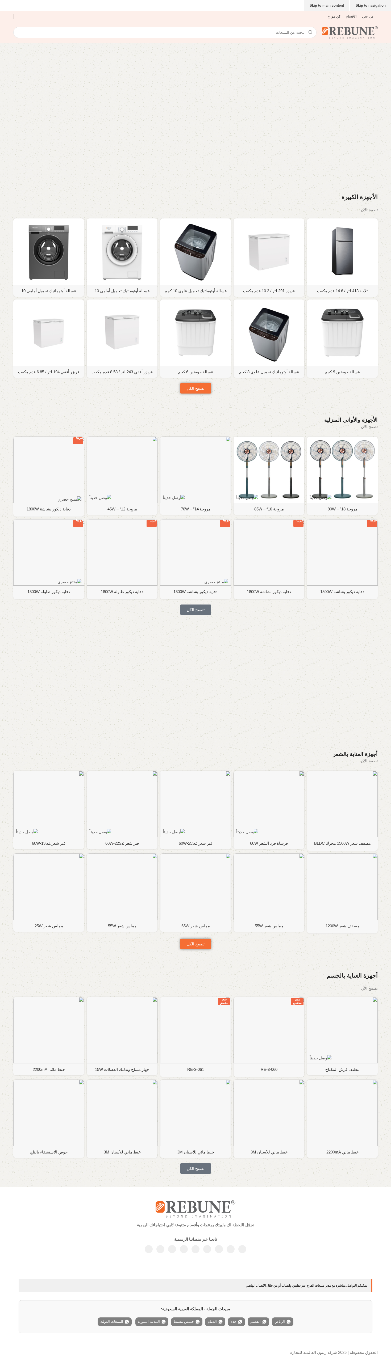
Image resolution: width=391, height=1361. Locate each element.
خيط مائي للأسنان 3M (269, 1152)
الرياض (279, 1322)
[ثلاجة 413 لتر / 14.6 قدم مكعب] (342, 251)
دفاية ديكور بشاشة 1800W (49, 509)
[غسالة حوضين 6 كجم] (195, 332)
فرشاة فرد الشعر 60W (269, 843)
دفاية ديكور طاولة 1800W (122, 591)
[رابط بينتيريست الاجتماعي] (195, 1249)
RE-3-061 (195, 1069)
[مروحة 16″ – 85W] (269, 470)
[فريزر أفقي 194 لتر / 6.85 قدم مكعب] (48, 332)
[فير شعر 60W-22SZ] (122, 804)
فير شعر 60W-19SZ (48, 843)
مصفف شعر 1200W (342, 926)
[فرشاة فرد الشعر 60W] (269, 804)
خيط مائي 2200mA (49, 1069)
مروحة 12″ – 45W (122, 509)
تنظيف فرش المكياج (342, 1069)
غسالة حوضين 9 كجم (342, 372)
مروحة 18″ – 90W (342, 509)
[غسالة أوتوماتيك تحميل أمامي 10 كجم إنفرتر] (122, 251)
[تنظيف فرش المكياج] (342, 1030)
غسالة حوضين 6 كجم (195, 372)
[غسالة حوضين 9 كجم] (342, 332)
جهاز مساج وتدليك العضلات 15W (122, 1069)
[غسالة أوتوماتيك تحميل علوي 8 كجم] (269, 332)
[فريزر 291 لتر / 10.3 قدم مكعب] (269, 251)
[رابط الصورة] (195, 1208)
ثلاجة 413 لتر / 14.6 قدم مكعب (342, 291)
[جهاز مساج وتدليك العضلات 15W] (122, 1030)
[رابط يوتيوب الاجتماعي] (207, 1249)
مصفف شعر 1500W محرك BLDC (342, 843)
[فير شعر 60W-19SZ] (48, 804)
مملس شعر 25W (49, 926)
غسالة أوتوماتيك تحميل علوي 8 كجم (269, 372)
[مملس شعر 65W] (195, 886)
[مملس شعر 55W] (269, 886)
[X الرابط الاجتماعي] (231, 1249)
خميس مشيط (184, 1322)
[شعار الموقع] (350, 32)
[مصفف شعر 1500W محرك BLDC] (342, 804)
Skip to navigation (371, 5)
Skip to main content (327, 5)
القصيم (255, 1322)
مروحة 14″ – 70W (195, 509)
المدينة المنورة (149, 1322)
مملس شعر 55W (269, 926)
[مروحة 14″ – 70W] (195, 470)
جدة (233, 1322)
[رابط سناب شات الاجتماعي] (160, 1249)
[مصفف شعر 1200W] (342, 886)
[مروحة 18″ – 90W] (342, 470)
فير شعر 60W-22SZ (122, 843)
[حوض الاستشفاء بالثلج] (48, 1113)
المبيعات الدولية (111, 1322)
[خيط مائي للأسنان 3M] (269, 1113)
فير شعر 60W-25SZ (195, 843)
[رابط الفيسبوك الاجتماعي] (242, 1249)
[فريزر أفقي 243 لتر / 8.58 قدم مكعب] (122, 332)
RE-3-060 (269, 1069)
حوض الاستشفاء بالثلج (49, 1152)
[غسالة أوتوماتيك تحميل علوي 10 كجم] (195, 251)
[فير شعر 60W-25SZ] (195, 804)
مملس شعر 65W (195, 926)
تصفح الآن (369, 210)
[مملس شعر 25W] (48, 886)
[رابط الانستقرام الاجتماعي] (219, 1249)
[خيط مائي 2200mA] (48, 1030)
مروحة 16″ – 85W (269, 509)
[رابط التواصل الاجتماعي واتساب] (184, 1249)
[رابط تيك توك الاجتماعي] (149, 1249)
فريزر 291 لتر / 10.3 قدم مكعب (269, 291)
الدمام (212, 1322)
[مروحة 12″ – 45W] (122, 470)
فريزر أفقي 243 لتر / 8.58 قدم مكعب (122, 372)
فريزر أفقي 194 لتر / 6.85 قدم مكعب (48, 372)
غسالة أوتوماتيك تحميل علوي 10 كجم (196, 291)
